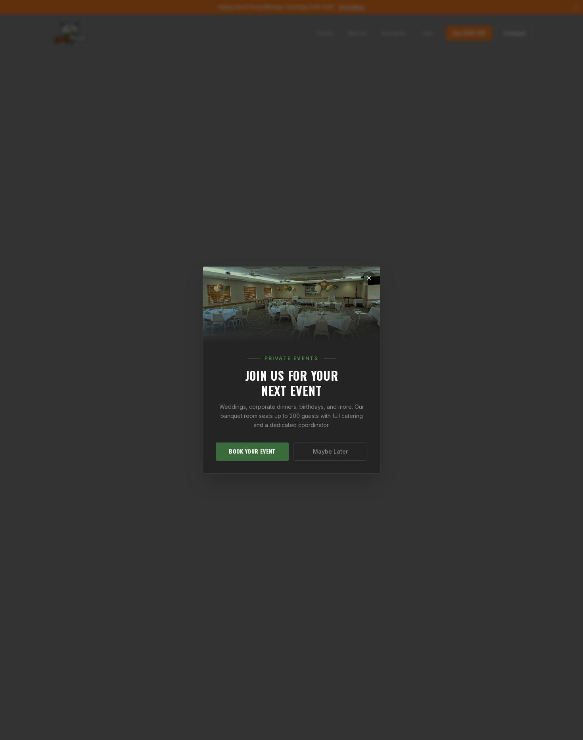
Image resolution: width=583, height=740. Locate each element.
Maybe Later (330, 451)
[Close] (368, 277)
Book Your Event (252, 451)
